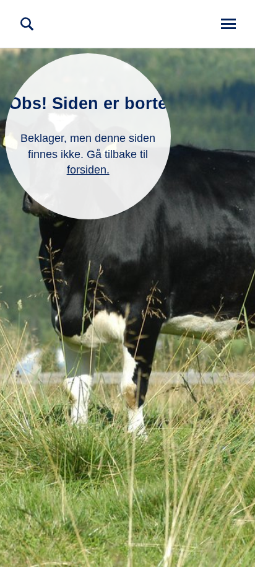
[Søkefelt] (27, 23)
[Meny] (228, 23)
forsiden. (88, 170)
